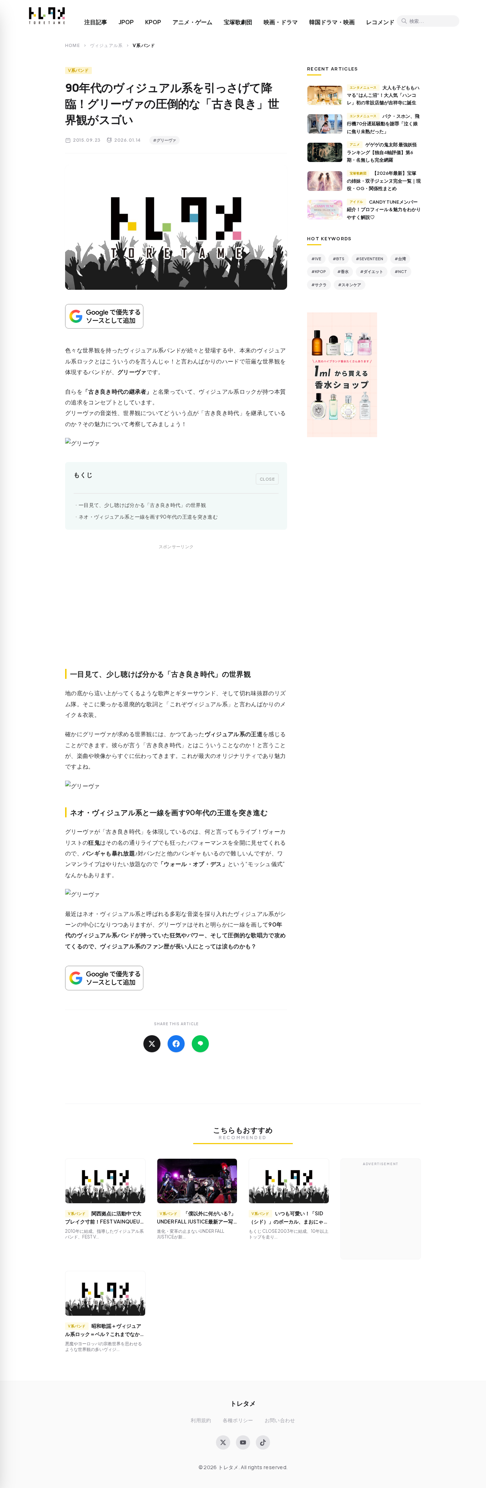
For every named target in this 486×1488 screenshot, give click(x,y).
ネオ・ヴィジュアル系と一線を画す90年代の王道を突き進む (148, 517)
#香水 (343, 271)
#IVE (316, 258)
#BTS (338, 258)
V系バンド (78, 70)
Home (72, 45)
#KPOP (318, 271)
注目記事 (95, 22)
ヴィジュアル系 (106, 45)
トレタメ (243, 1403)
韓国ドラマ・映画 (332, 22)
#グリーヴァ (164, 140)
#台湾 (400, 258)
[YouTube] (243, 1442)
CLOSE (267, 478)
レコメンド (380, 22)
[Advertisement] (176, 614)
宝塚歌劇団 (238, 22)
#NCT (401, 271)
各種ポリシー (238, 1420)
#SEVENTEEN (369, 258)
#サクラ (319, 284)
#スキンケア (349, 284)
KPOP (153, 22)
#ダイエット (371, 271)
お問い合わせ (280, 1420)
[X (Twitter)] (223, 1442)
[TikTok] (263, 1442)
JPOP (126, 22)
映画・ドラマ (281, 22)
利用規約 (201, 1420)
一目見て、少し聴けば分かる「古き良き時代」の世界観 (142, 505)
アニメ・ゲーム (192, 22)
